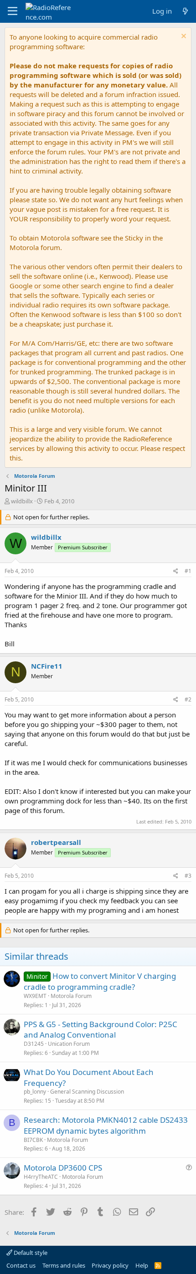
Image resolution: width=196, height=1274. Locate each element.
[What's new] (185, 11)
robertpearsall (56, 842)
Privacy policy (110, 1265)
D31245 (34, 1044)
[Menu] (12, 11)
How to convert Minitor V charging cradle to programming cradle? (100, 981)
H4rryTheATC (41, 1177)
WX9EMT (35, 996)
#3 (188, 876)
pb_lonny (35, 1091)
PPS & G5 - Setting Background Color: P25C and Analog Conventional (100, 1029)
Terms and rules (63, 1265)
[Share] (175, 571)
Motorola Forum (71, 996)
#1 (188, 571)
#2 (188, 699)
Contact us (21, 1265)
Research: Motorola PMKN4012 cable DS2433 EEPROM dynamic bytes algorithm (106, 1125)
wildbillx (22, 501)
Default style (29, 1252)
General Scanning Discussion (87, 1091)
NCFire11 (46, 665)
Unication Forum (69, 1044)
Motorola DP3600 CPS (63, 1167)
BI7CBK (33, 1140)
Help (141, 1265)
